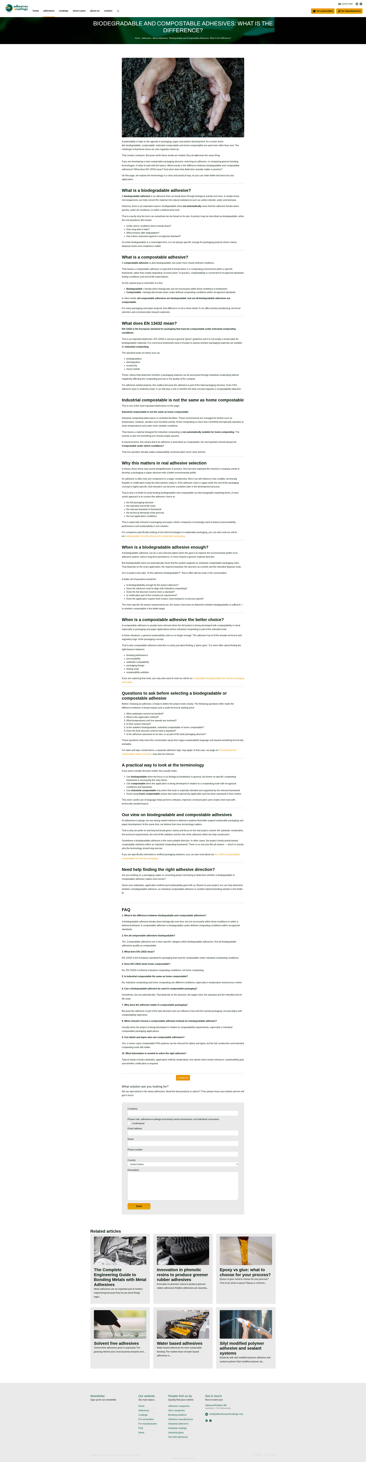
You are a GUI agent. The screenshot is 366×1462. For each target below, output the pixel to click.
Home (141, 1406)
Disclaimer (258, 1455)
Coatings (143, 1415)
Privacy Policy (270, 1455)
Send (139, 1206)
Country (132, 1160)
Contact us (183, 1078)
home (36, 11)
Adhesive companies (179, 1406)
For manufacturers (147, 1423)
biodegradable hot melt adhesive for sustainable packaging (155, 536)
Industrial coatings (177, 1428)
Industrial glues (176, 1432)
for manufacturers (351, 11)
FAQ (140, 1428)
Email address (135, 1128)
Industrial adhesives (178, 1423)
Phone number (135, 1149)
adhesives (48, 11)
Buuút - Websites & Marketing (183, 1458)
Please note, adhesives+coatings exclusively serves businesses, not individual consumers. (173, 1119)
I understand (138, 1123)
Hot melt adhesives (178, 1437)
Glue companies (176, 1410)
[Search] (118, 12)
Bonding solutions (177, 1415)
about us (95, 11)
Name (131, 1139)
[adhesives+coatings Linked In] (357, 4)
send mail (346, 4)
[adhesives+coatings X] (361, 4)
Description (133, 1170)
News (141, 1432)
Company (132, 1108)
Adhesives (143, 1410)
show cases (79, 11)
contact (108, 11)
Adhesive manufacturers (180, 1419)
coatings (63, 11)
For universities (146, 1419)
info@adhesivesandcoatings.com (226, 1414)
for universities (325, 11)
